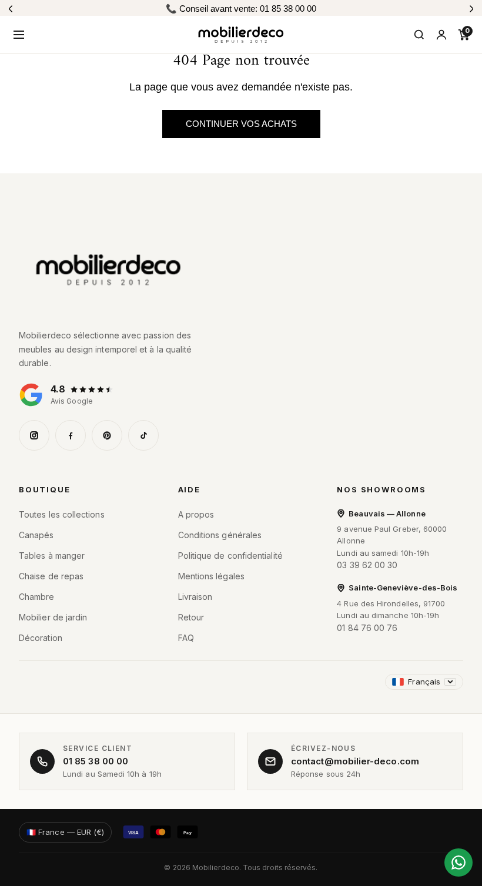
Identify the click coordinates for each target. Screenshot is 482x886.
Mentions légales (211, 576)
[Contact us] (458, 862)
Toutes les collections (62, 514)
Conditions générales (220, 535)
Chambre (37, 597)
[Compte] (441, 35)
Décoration (40, 638)
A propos (196, 514)
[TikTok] (143, 435)
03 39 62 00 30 (367, 565)
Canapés (36, 535)
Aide (189, 489)
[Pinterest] (107, 435)
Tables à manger (52, 556)
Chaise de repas (51, 576)
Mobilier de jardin (53, 617)
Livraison (195, 597)
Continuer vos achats (241, 124)
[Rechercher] (419, 35)
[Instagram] (34, 435)
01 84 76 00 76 (367, 628)
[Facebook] (70, 435)
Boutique (45, 489)
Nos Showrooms (381, 489)
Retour (191, 617)
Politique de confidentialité (230, 556)
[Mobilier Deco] (241, 269)
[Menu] (19, 34)
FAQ (186, 638)
